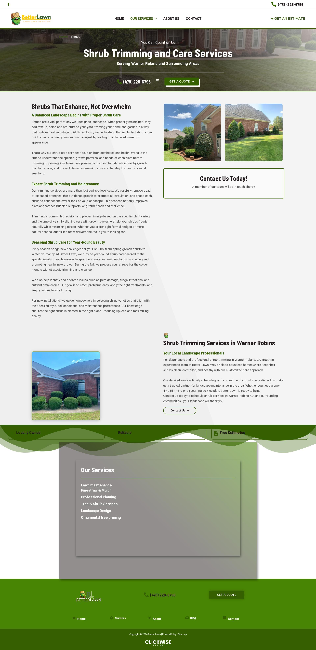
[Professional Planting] (98, 497)
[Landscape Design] (96, 510)
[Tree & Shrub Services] (99, 504)
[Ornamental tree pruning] (101, 517)
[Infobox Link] (287, 4)
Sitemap (182, 634)
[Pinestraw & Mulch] (96, 490)
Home (63, 37)
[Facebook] (8, 4)
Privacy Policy (169, 634)
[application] (155, 18)
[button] (290, 18)
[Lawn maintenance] (96, 485)
